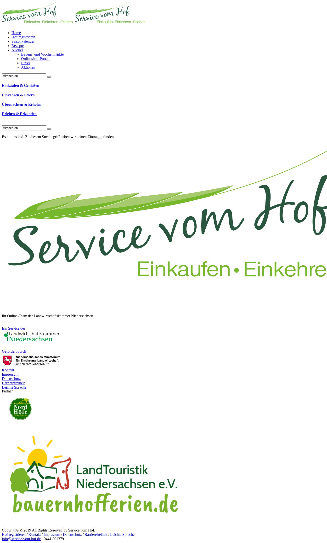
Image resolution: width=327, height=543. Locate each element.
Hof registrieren (14, 534)
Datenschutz (72, 534)
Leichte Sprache (122, 534)
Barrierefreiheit (96, 534)
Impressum (52, 534)
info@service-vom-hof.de (21, 539)
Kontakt (34, 534)
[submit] (49, 129)
